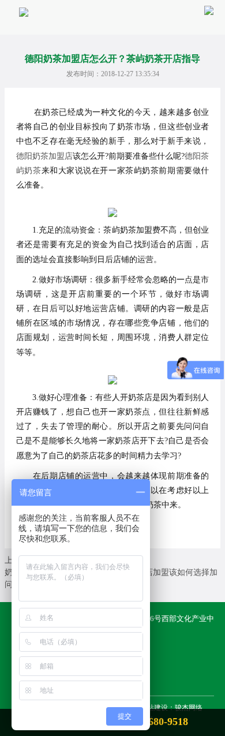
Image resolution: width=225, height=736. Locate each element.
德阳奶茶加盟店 (44, 156)
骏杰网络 (188, 708)
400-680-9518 (158, 721)
